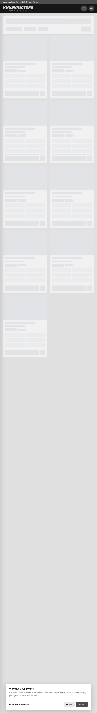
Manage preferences (19, 704)
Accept (81, 704)
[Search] (84, 8)
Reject (69, 704)
